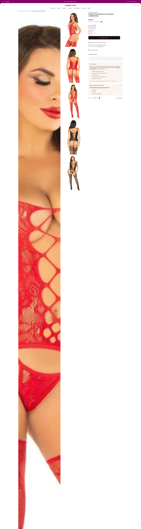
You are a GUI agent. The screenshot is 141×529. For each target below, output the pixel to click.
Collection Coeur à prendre (92, 12)
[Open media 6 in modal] (73, 137)
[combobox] (133, 1)
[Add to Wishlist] (122, 37)
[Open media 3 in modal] (73, 29)
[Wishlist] (135, 5)
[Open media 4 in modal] (73, 65)
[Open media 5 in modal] (73, 101)
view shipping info (100, 46)
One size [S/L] (91, 27)
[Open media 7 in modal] (73, 173)
